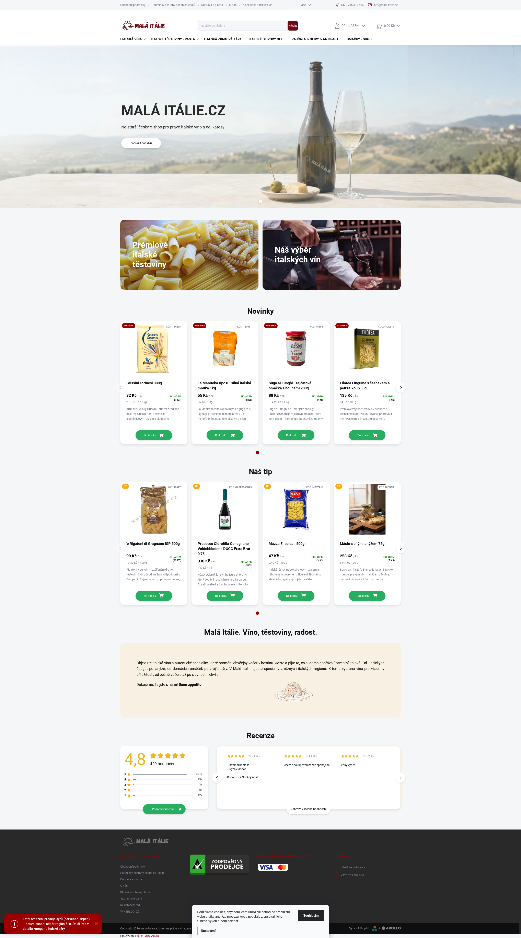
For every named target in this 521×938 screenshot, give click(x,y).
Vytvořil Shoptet (359, 928)
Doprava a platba (212, 5)
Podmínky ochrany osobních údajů (173, 5)
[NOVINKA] (153, 351)
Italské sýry (56, 929)
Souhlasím (311, 915)
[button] (257, 452)
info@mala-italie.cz (353, 867)
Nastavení (208, 931)
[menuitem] (133, 39)
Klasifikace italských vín (257, 5)
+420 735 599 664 (352, 875)
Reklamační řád (130, 905)
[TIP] (153, 511)
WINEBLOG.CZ (129, 911)
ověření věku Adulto (147, 935)
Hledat (293, 25)
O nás (232, 5)
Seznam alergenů (131, 898)
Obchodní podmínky (133, 5)
